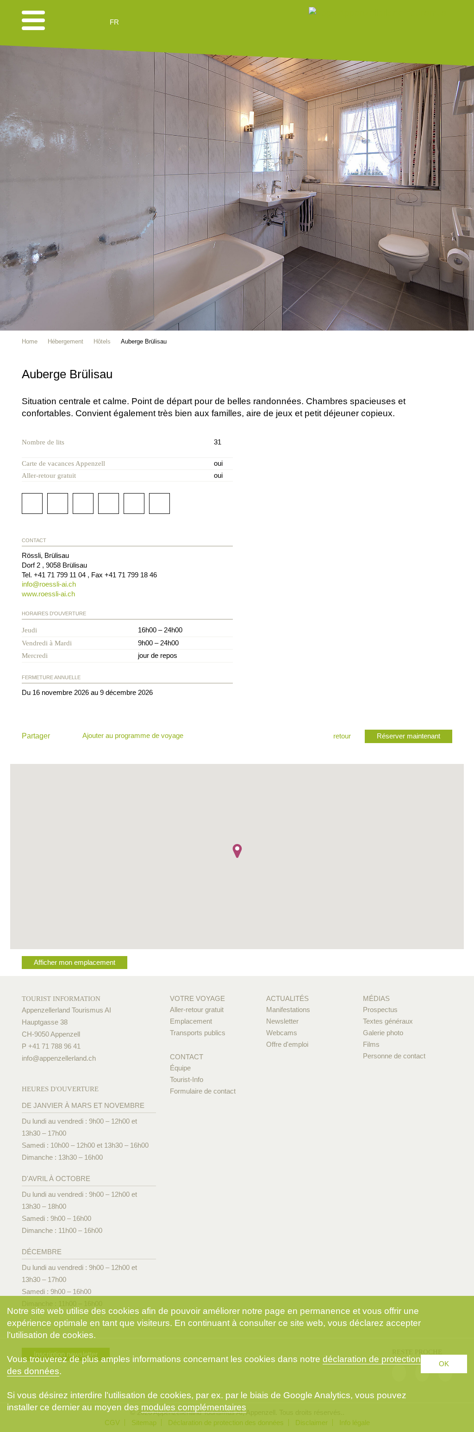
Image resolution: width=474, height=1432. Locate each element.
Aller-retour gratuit (197, 1009)
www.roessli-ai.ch (48, 594)
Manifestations (288, 1009)
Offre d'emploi (287, 1044)
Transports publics (197, 1033)
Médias (376, 998)
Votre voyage (197, 998)
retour (342, 736)
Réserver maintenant (408, 736)
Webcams (281, 1033)
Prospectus (380, 1009)
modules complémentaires (193, 1407)
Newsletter (282, 1021)
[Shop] (186, 22)
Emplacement (191, 1021)
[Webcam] (139, 22)
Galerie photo (383, 1033)
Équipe (180, 1068)
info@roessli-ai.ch (49, 584)
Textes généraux (388, 1021)
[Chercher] (163, 22)
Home (29, 341)
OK (444, 1364)
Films (371, 1044)
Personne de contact (394, 1056)
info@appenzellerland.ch (59, 1058)
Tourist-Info (186, 1079)
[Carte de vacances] (434, 373)
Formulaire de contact (203, 1091)
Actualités (287, 998)
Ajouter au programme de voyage (132, 735)
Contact (186, 1057)
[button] (237, 851)
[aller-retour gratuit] (447, 373)
